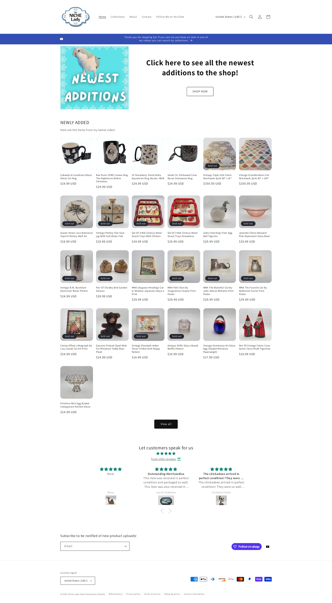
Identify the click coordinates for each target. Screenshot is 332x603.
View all (166, 424)
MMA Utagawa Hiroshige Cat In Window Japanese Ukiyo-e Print (148, 291)
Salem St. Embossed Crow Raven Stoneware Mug (182, 177)
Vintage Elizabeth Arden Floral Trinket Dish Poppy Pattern (146, 349)
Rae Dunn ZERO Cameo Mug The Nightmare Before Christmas (112, 178)
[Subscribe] (125, 546)
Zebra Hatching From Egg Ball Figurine (217, 234)
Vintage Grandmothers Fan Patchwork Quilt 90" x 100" (254, 177)
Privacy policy (133, 594)
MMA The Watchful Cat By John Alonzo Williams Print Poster (218, 291)
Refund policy (115, 594)
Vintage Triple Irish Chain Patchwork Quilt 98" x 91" (217, 177)
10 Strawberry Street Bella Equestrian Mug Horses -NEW (148, 177)
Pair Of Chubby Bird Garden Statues (111, 289)
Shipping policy (172, 594)
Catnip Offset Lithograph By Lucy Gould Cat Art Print (76, 347)
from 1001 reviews (163, 459)
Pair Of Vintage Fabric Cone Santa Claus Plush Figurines (254, 347)
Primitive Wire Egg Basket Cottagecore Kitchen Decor (75, 405)
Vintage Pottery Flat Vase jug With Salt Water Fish (110, 234)
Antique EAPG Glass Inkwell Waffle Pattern (183, 347)
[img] (166, 453)
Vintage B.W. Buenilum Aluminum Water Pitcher (74, 289)
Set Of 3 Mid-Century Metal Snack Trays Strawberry (183, 234)
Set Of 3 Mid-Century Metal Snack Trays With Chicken (147, 234)
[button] (251, 17)
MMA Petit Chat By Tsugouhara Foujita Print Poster (182, 291)
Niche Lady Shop (76, 594)
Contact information (194, 594)
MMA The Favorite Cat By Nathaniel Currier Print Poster (253, 291)
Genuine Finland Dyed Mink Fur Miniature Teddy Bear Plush (111, 349)
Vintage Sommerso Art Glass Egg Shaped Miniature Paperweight (219, 349)
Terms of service (152, 594)
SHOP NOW (200, 91)
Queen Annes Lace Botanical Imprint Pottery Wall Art (76, 234)
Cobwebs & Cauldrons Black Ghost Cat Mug (76, 177)
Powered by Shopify (95, 594)
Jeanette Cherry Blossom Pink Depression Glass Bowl (254, 234)
